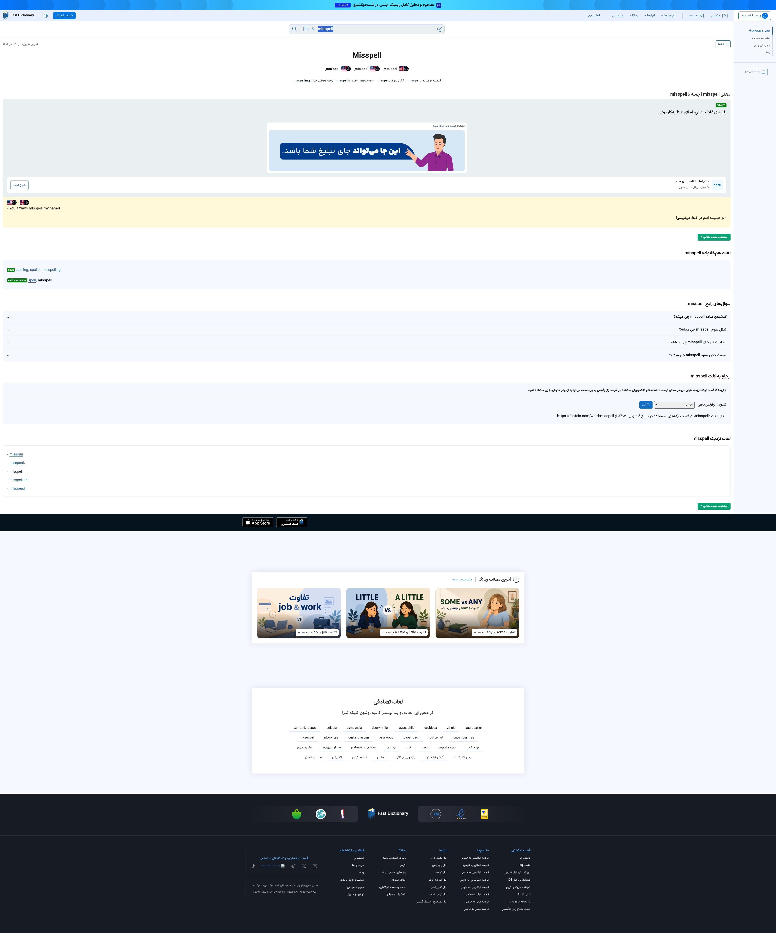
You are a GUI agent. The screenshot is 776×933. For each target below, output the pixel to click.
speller (35, 269)
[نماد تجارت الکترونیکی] (461, 814)
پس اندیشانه (462, 757)
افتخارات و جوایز (396, 895)
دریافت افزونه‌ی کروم (518, 887)
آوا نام (391, 747)
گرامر (403, 865)
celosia (332, 728)
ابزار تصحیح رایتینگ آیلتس (431, 902)
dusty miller (380, 728)
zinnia (451, 728)
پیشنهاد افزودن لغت (352, 880)
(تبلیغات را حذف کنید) (444, 126)
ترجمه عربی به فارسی (477, 902)
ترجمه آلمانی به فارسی (476, 865)
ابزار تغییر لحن (438, 887)
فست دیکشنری (271, 885)
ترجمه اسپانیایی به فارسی (474, 880)
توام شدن (472, 747)
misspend (17, 488)
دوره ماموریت (447, 747)
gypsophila (406, 728)
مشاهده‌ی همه (462, 579)
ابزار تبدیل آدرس (437, 895)
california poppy (304, 728)
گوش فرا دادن (434, 757)
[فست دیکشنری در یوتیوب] (273, 866)
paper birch (412, 737)
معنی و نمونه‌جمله (759, 31)
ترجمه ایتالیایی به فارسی (475, 887)
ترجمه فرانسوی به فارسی (475, 873)
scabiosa (430, 728)
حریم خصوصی (355, 887)
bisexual (308, 737)
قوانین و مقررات (355, 895)
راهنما (361, 873)
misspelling (52, 269)
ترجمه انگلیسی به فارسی (475, 858)
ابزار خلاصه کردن (437, 880)
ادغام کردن (359, 757)
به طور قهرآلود (332, 747)
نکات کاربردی (398, 880)
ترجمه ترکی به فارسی (477, 895)
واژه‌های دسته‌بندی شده (392, 873)
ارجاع (767, 53)
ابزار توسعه (441, 873)
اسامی (381, 757)
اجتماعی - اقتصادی (364, 747)
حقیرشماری (304, 747)
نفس (424, 747)
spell (32, 279)
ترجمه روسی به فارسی (476, 909)
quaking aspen (358, 737)
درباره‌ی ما (358, 865)
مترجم (525, 865)
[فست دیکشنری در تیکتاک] (253, 866)
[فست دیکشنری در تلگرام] (293, 866)
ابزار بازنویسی (439, 865)
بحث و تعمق (313, 757)
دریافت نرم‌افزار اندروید (517, 873)
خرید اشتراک (523, 895)
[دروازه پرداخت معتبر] (484, 814)
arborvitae (331, 737)
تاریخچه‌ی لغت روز (519, 902)
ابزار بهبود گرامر (438, 858)
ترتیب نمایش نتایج (752, 71)
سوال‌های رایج (762, 45)
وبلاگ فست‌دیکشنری (394, 858)
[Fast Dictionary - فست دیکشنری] (18, 15)
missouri (16, 453)
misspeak (17, 462)
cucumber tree (463, 737)
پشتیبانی (359, 858)
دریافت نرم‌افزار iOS (519, 880)
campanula (354, 728)
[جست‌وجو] (294, 29)
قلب (408, 747)
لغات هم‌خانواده (761, 38)
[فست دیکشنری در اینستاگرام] (315, 866)
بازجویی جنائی (405, 757)
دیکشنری (525, 858)
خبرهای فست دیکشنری (392, 887)
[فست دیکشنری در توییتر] (304, 866)
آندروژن (337, 757)
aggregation (474, 728)
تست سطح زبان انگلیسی (516, 909)
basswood (386, 737)
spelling (22, 269)
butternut (436, 737)
